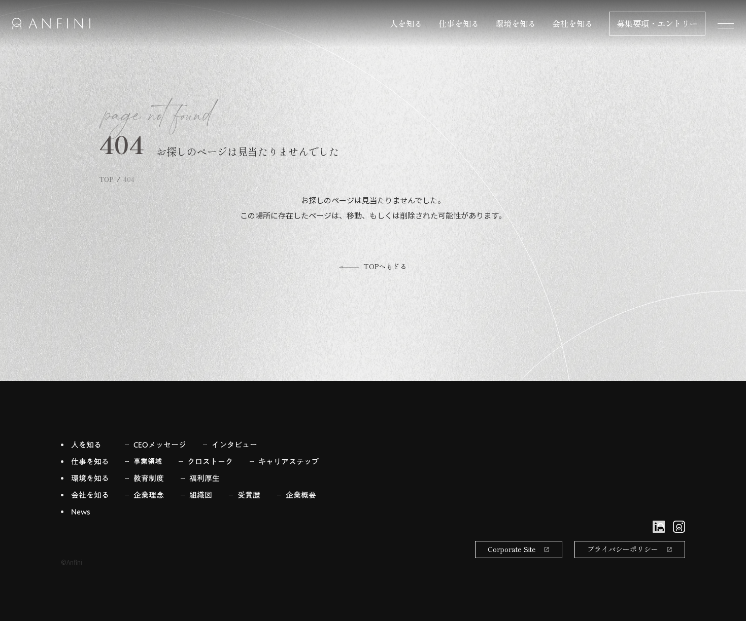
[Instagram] (679, 527)
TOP (106, 179)
